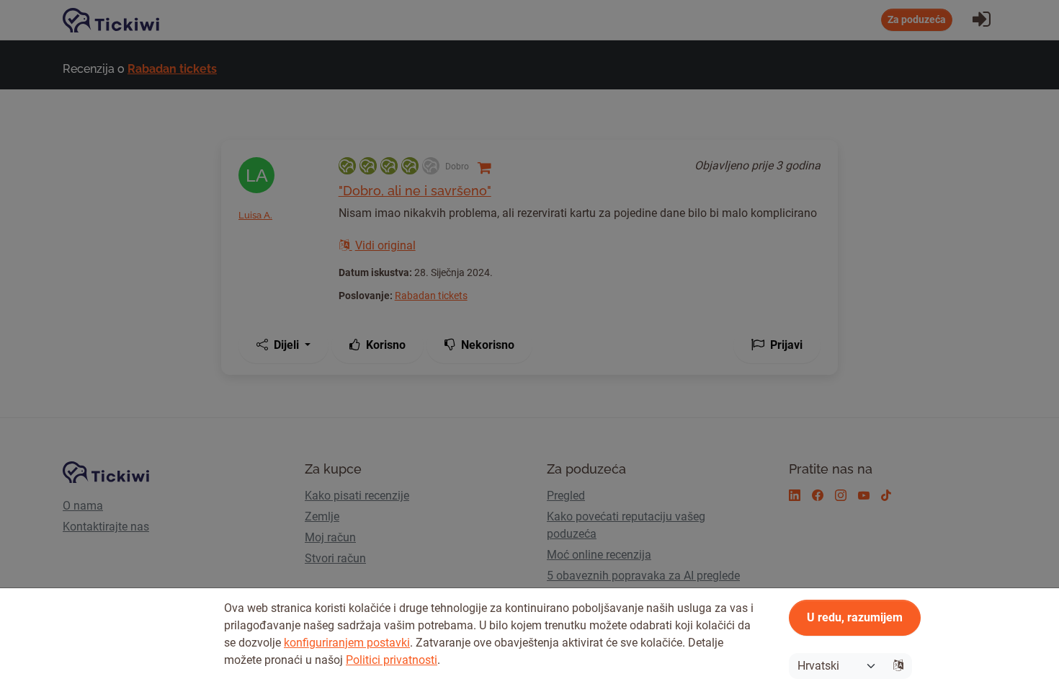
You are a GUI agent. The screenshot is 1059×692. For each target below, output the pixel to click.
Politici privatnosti (391, 660)
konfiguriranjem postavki (347, 642)
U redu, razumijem (855, 617)
